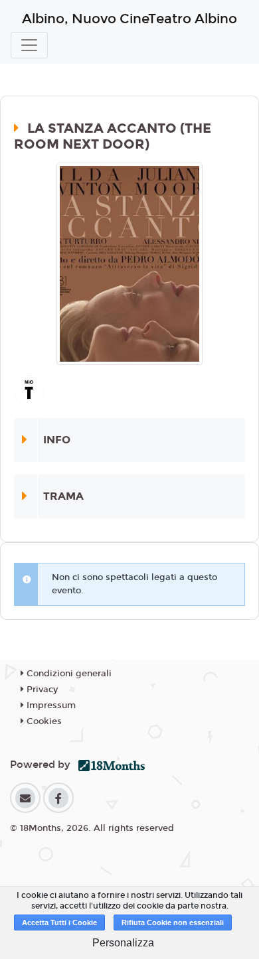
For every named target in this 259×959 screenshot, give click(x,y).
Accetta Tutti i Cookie (59, 922)
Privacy (41, 689)
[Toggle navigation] (29, 45)
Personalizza (123, 942)
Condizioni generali (68, 673)
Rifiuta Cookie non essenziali (173, 922)
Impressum (50, 705)
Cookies (43, 721)
